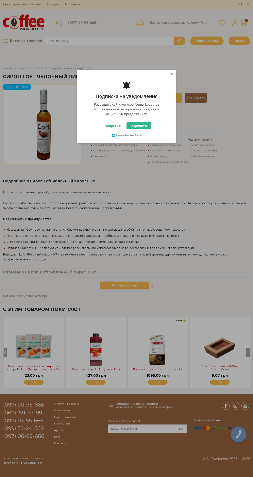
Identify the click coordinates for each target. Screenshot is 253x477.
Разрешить (138, 127)
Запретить (114, 127)
